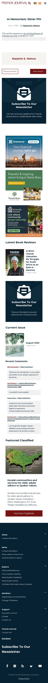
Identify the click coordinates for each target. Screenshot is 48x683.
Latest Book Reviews (21, 242)
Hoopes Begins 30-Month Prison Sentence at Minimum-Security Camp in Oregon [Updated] (23, 418)
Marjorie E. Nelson (31, 26)
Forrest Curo (11, 398)
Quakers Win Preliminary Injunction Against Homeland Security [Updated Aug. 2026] (21, 385)
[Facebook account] (7, 666)
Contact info (7, 632)
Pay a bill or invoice (9, 613)
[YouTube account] (40, 666)
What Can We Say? (27, 367)
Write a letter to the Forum (12, 554)
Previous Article (10, 71)
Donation (6, 638)
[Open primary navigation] (44, 3)
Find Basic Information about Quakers (17, 584)
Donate (5, 616)
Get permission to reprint (12, 558)
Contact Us (6, 620)
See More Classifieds (24, 513)
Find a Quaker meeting (11, 574)
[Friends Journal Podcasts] (14, 666)
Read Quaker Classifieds (11, 577)
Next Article (38, 71)
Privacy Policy (24, 678)
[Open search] (29, 3)
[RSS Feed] (22, 666)
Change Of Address (9, 600)
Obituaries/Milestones (10, 570)
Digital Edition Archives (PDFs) (14, 597)
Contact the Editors (9, 538)
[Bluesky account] (31, 666)
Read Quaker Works (10, 581)
